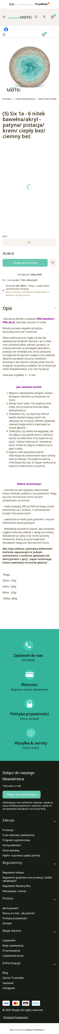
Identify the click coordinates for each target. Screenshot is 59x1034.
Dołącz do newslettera (21, 794)
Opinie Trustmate (13, 978)
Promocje (8, 830)
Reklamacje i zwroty (14, 891)
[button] (4, 17)
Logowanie (9, 940)
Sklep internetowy (25, 1029)
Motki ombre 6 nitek (47, 99)
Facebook (8, 983)
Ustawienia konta (13, 955)
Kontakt (7, 923)
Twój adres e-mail (12, 785)
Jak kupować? (11, 908)
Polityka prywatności (15, 918)
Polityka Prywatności (15, 1017)
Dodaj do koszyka (25, 263)
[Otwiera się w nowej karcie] (6, 29)
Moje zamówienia (13, 945)
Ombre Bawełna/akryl (25, 99)
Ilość (5, 236)
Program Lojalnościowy (16, 840)
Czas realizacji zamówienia (18, 835)
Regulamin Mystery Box (17, 886)
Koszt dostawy (11, 850)
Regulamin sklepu (13, 872)
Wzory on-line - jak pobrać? (19, 913)
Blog (5, 972)
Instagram (9, 988)
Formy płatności (12, 845)
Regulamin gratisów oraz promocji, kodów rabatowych (27, 879)
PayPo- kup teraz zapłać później (21, 855)
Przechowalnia (11, 950)
